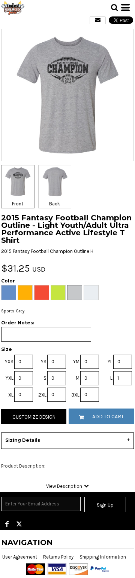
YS (43, 361)
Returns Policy (58, 557)
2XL (42, 395)
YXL (10, 378)
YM (76, 361)
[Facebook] (7, 524)
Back (54, 204)
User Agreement (19, 557)
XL (11, 395)
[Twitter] (19, 524)
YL (110, 361)
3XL (75, 395)
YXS (9, 361)
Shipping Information (103, 557)
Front (17, 204)
